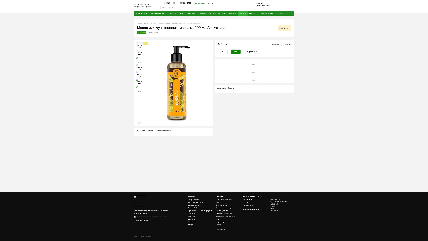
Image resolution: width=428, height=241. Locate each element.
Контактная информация (224, 213)
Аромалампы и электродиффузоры (213, 13)
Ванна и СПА (192, 13)
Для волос (253, 13)
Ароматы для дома (177, 13)
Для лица (232, 13)
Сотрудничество (221, 205)
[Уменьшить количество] (219, 52)
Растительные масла (158, 13)
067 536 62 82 (185, 3)
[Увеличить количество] (225, 52)
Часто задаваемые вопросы (225, 216)
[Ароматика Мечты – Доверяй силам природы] (140, 201)
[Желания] (286, 5)
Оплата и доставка (222, 211)
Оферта (218, 224)
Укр (209, 3)
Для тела (242, 13)
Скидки (279, 13)
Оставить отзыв (153, 32)
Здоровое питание (267, 13)
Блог (217, 219)
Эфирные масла (141, 13)
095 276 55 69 (169, 3)
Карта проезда (274, 210)
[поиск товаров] (246, 7)
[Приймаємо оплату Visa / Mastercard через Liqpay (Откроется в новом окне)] (150, 216)
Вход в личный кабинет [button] (223, 199)
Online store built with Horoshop (142, 236)
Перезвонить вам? (199, 3)
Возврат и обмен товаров (224, 208)
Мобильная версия (142, 220)
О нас (218, 202)
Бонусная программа (223, 222)
